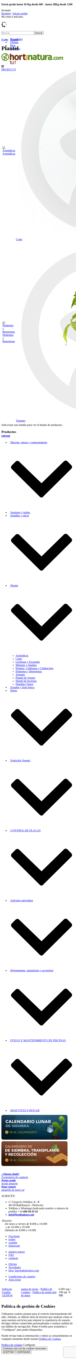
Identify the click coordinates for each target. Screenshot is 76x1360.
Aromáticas (8, 153)
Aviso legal (14, 1279)
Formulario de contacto (14, 1176)
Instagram (14, 1245)
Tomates (20, 420)
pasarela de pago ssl (12, 1188)
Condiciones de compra (21, 1276)
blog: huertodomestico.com (23, 1270)
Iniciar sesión (20, 13)
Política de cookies (11, 1344)
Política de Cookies (50, 1338)
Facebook (14, 1236)
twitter (12, 1239)
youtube (12, 1242)
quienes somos (16, 1251)
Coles (19, 239)
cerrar (5, 436)
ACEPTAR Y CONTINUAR (16, 1352)
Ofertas (12, 1264)
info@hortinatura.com (21, 1214)
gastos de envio (29, 1289)
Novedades (14, 1267)
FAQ (11, 1254)
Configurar (29, 1344)
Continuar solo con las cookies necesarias (24, 1348)
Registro (6, 13)
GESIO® (7, 1295)
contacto (13, 1258)
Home (4, 39)
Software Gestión (7, 1291)
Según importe (9, 1182)
